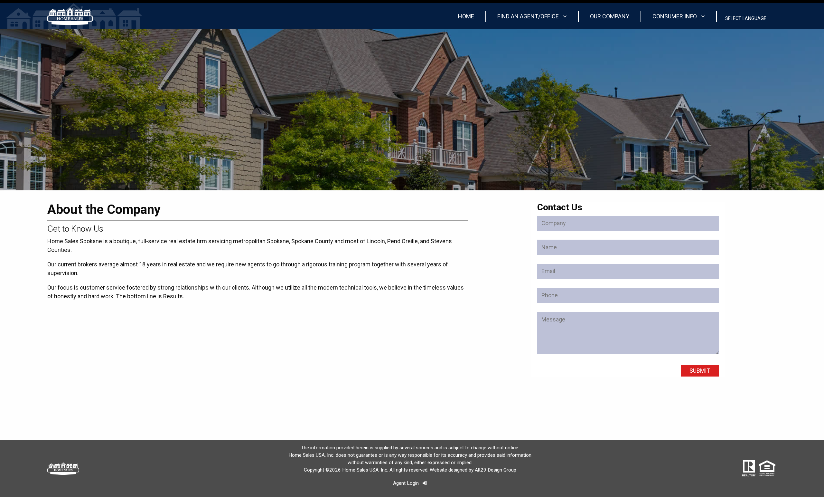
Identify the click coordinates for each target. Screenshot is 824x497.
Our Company (609, 16)
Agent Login (408, 483)
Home (466, 16)
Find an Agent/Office (528, 16)
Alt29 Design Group (495, 470)
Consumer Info (675, 16)
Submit (699, 370)
